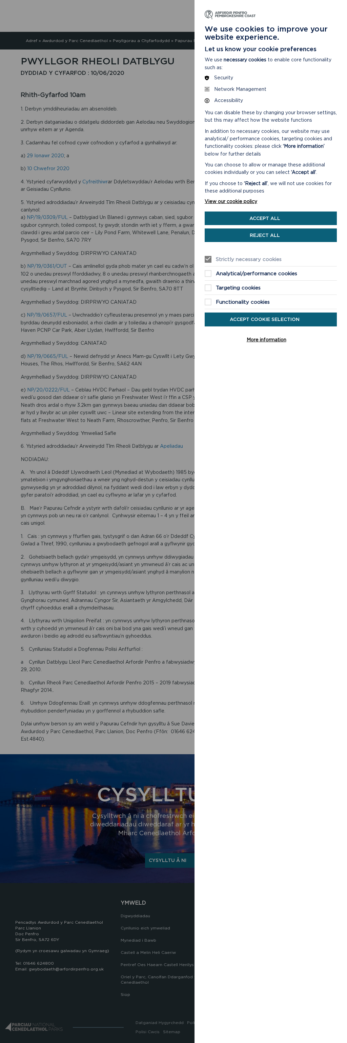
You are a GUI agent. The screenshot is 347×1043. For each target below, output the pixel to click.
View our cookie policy (231, 201)
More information (266, 339)
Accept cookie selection (265, 319)
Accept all (264, 218)
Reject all (265, 235)
